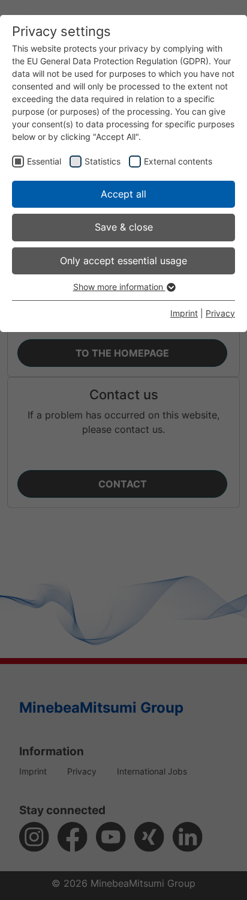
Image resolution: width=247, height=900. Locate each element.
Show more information (119, 287)
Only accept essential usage (123, 261)
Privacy (220, 313)
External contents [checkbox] (178, 161)
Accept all (123, 194)
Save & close (124, 227)
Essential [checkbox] (44, 161)
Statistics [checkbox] (103, 161)
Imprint (184, 313)
